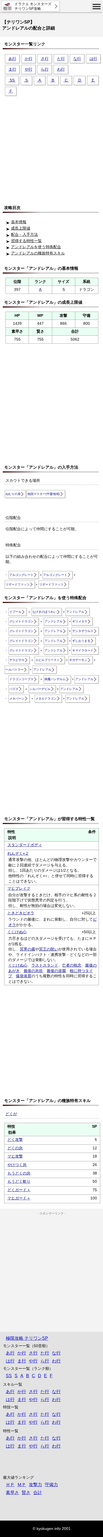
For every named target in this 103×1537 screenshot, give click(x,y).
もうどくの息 (18, 1173)
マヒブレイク (18, 888)
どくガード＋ (18, 1190)
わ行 (61, 69)
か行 (28, 58)
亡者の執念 (71, 965)
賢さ (26, 1492)
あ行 (12, 58)
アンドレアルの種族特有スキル (38, 253)
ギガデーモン (78, 660)
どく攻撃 (15, 1139)
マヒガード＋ (18, 1198)
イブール (15, 611)
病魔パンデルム (55, 679)
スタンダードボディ (24, 845)
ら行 (45, 69)
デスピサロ (16, 660)
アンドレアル (75, 611)
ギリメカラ (79, 621)
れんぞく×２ (18, 853)
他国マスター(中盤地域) (43, 493)
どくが (11, 1114)
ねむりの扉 (13, 493)
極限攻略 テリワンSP (27, 1338)
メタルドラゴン (46, 698)
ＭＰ (21, 1484)
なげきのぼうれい (44, 611)
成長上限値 (20, 228)
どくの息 (15, 1148)
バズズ (13, 689)
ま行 (12, 69)
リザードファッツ (17, 584)
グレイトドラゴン (21, 621)
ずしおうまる (81, 640)
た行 (61, 58)
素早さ (12, 1492)
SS (12, 80)
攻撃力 (35, 1484)
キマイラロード (82, 650)
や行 (28, 69)
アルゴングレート (21, 574)
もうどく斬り (18, 1181)
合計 (37, 1492)
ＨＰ (10, 1484)
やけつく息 (17, 1164)
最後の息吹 (33, 970)
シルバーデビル (40, 689)
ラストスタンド (44, 965)
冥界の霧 (27, 949)
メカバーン (16, 698)
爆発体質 (23, 976)
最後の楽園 (56, 970)
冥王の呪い (48, 949)
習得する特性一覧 (26, 241)
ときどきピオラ (20, 913)
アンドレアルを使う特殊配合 (36, 247)
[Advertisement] (51, 148)
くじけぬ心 (17, 932)
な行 (77, 58)
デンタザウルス (82, 631)
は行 (93, 58)
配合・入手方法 (24, 234)
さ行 (45, 58)
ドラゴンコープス (21, 679)
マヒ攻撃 (15, 1156)
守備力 (51, 1484)
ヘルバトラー (14, 669)
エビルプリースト (47, 660)
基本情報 (18, 222)
